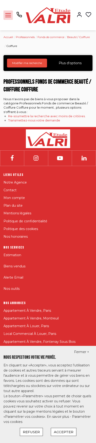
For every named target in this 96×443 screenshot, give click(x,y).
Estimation (12, 255)
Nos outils (11, 289)
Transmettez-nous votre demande (34, 120)
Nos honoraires (15, 236)
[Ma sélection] (88, 15)
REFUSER (31, 432)
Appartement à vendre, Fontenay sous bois (39, 342)
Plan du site (13, 205)
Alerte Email (13, 277)
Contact (10, 190)
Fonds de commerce (51, 37)
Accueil (8, 37)
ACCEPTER (63, 432)
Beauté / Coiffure (78, 37)
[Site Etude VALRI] (48, 15)
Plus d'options (70, 63)
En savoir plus (58, 417)
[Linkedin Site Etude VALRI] (84, 158)
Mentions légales (17, 213)
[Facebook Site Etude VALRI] (12, 158)
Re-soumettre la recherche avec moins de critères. (47, 116)
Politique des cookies (20, 229)
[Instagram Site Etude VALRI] (36, 158)
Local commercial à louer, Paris (29, 334)
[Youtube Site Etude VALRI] (60, 158)
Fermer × (81, 352)
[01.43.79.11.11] (19, 16)
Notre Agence (15, 182)
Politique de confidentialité (25, 221)
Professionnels (25, 37)
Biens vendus (14, 266)
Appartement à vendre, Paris (27, 310)
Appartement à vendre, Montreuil (31, 318)
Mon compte (14, 198)
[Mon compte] (79, 15)
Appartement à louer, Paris (26, 326)
